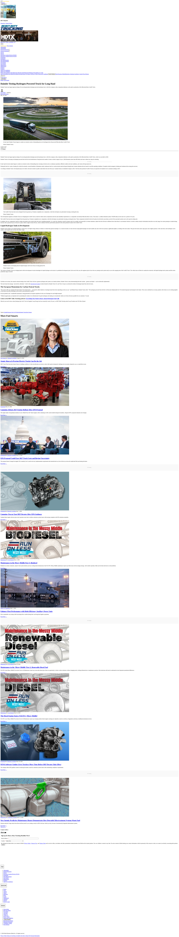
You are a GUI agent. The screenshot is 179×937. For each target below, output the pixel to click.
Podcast (35, 72)
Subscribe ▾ (3, 4)
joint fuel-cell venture (35, 283)
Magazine (15, 72)
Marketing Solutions (69, 74)
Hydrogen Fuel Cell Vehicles (13, 312)
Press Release (86, 74)
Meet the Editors (9, 74)
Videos (11, 72)
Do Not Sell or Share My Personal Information (29, 935)
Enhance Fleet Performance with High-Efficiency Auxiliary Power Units (27, 611)
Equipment (3, 57)
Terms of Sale (16, 935)
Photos (2, 72)
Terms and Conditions (43, 74)
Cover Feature (6, 1)
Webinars (31, 72)
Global (5, 312)
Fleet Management (5, 60)
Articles (13, 1)
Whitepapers (26, 72)
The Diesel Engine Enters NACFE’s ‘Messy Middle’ (19, 716)
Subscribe (3, 23)
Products (2, 67)
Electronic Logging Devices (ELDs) (9, 55)
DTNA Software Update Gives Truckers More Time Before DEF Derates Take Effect (31, 764)
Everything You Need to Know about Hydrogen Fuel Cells (42, 298)
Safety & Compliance (5, 70)
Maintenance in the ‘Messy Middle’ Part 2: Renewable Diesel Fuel (24, 667)
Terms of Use (10, 935)
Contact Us (29, 74)
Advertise (20, 74)
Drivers (2, 52)
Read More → (4, 366)
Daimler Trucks (23, 312)
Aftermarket (3, 47)
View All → (3, 827)
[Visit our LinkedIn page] (2, 833)
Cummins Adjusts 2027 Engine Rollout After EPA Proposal (22, 410)
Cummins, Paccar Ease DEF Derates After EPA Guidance (21, 514)
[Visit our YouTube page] (5, 833)
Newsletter (15, 74)
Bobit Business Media (60, 74)
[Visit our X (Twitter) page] (4, 833)
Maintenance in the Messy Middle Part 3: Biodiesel (19, 563)
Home (2, 80)
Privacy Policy (35, 74)
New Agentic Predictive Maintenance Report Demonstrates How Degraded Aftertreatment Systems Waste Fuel (40, 820)
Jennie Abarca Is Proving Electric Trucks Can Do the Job (21, 361)
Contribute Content (78, 74)
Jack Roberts (11, 559)
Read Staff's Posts (4, 94)
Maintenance (3, 65)
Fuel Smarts (3, 62)
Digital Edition (9, 23)
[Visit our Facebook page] (1, 833)
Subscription (3, 74)
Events (21, 72)
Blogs (19, 72)
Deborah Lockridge (12, 358)
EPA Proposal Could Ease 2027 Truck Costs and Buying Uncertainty (25, 458)
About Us (24, 74)
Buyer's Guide (40, 72)
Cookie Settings (51, 74)
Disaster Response (5, 49)
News (10, 1)
